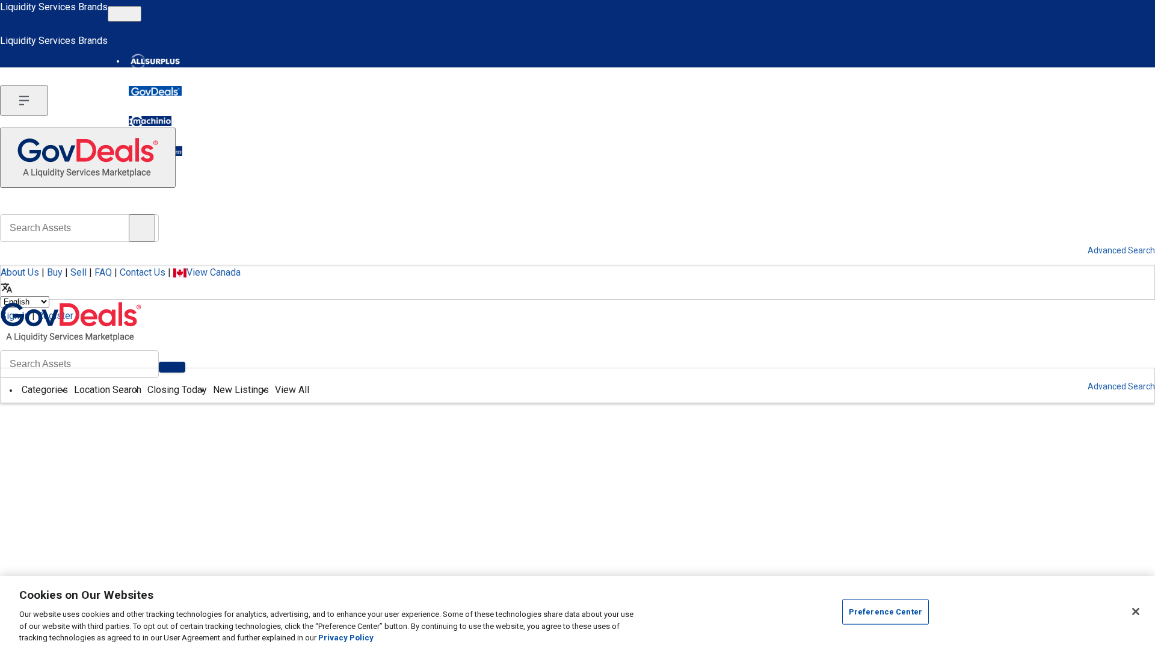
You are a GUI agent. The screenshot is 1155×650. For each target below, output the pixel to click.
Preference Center (885, 611)
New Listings (241, 389)
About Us (20, 272)
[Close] (1136, 611)
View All (292, 389)
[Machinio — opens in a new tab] (150, 121)
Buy (55, 272)
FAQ (103, 272)
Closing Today (177, 389)
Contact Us (142, 272)
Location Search (107, 389)
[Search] (172, 367)
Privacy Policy (346, 637)
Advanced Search (1121, 386)
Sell (78, 272)
